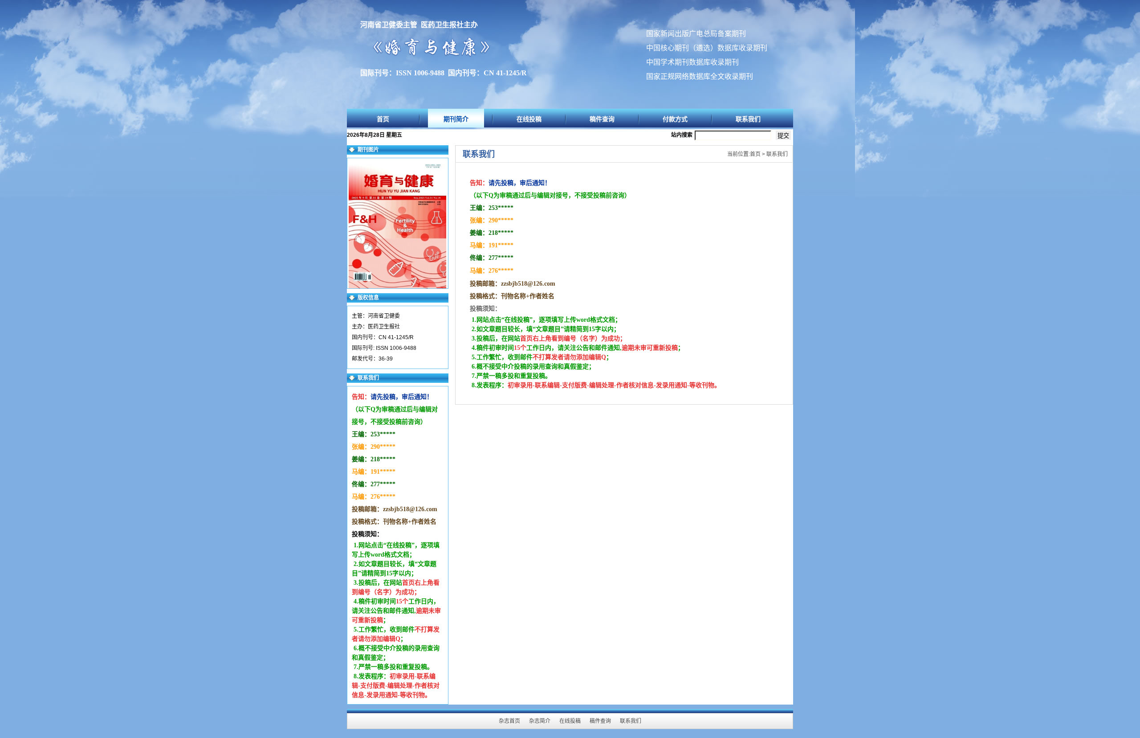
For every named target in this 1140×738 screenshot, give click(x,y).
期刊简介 (456, 119)
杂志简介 (539, 721)
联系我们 (748, 119)
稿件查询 (602, 119)
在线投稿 (529, 119)
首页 (383, 119)
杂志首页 (509, 721)
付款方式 (675, 119)
